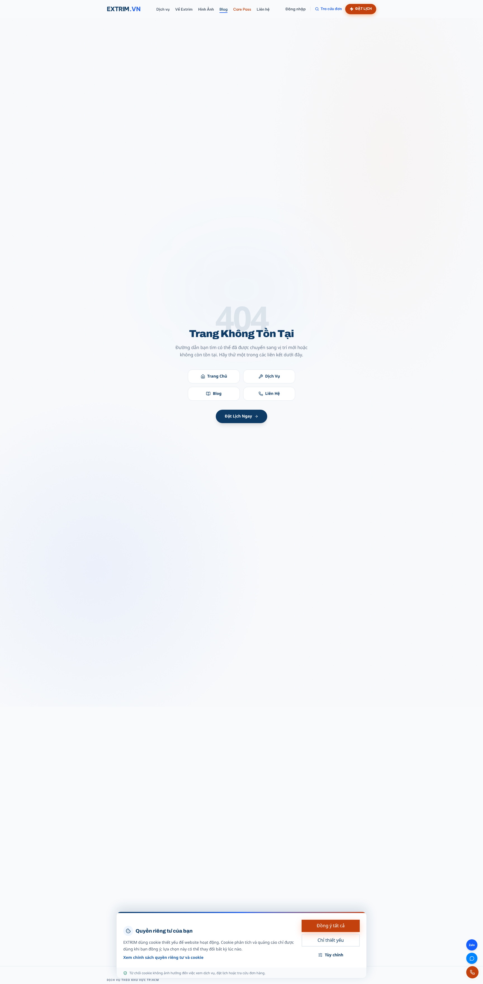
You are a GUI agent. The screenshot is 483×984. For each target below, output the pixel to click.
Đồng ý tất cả (331, 926)
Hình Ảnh (206, 9)
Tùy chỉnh (334, 954)
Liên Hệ (272, 393)
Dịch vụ (162, 9)
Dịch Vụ (272, 376)
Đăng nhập (295, 9)
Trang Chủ (217, 376)
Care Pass (242, 9)
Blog (223, 9)
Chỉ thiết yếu (331, 940)
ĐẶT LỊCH (363, 9)
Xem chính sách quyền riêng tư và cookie (163, 957)
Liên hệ (263, 9)
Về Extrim (184, 9)
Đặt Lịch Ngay (238, 416)
